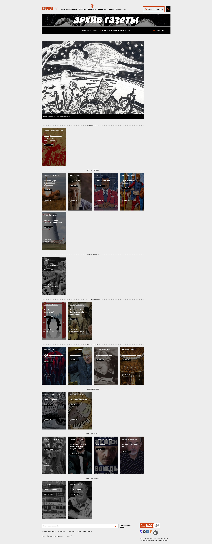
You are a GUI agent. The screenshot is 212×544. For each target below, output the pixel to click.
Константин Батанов (51, 305)
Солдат (47, 444)
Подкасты (92, 9)
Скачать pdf (160, 30)
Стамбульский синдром (131, 355)
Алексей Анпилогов (129, 175)
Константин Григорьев (104, 439)
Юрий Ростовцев (76, 484)
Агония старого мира (52, 265)
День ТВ (69, 536)
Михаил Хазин (75, 175)
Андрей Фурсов (49, 260)
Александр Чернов (128, 349)
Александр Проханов (77, 394)
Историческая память (77, 331)
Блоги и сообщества (69, 9)
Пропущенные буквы (104, 355)
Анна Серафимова (76, 349)
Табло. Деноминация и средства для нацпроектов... (53, 138)
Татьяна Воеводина (103, 349)
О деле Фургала (76, 181)
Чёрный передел (50, 400)
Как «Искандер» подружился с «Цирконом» (50, 183)
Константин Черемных (52, 394)
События (82, 9)
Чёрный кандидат (103, 181)
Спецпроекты (121, 9)
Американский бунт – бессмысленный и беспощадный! (78, 312)
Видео (111, 9)
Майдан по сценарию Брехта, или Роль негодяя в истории (78, 447)
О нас (43, 536)
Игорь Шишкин (49, 349)
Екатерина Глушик (76, 439)
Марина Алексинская (129, 439)
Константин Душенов (51, 175)
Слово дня (102, 9)
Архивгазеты (157, 525)
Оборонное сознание (50, 202)
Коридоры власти (75, 202)
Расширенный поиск (125, 526)
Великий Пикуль (50, 489)
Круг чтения (73, 421)
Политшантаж (75, 355)
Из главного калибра (104, 444)
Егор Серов (48, 484)
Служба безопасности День (53, 130)
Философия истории (50, 286)
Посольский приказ (102, 202)
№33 (149, 525)
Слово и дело (75, 489)
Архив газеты (86, 30)
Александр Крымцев (77, 305)
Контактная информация (55, 536)
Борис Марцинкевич (51, 215)
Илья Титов (100, 175)
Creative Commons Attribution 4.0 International (154, 540)
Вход (150, 9)
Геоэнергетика (48, 241)
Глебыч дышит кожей (78, 400)
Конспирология (49, 376)
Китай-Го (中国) (48, 331)
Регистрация (158, 9)
